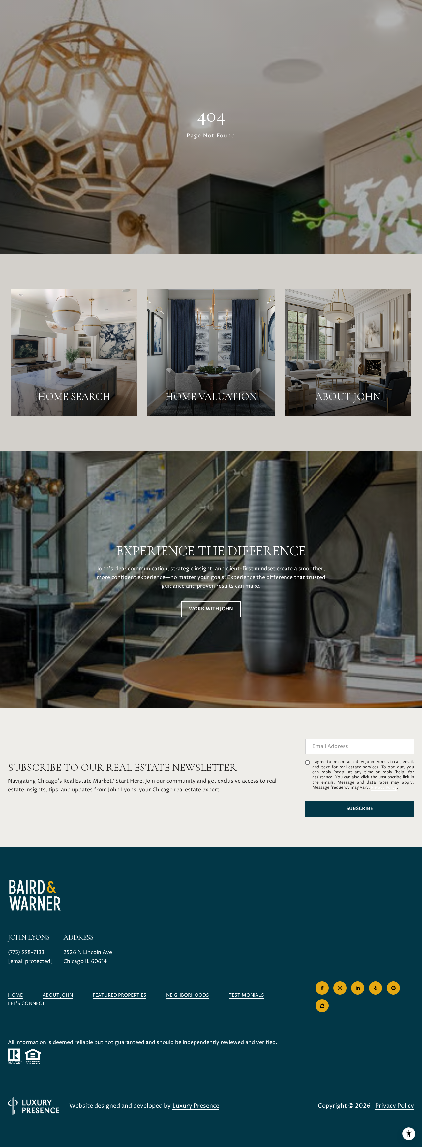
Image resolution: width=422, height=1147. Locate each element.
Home (15, 995)
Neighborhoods (187, 995)
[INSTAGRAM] (340, 988)
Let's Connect (26, 1004)
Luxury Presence (195, 1106)
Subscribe (360, 808)
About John (58, 995)
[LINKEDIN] (357, 988)
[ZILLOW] (322, 1005)
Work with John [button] (211, 609)
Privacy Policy (384, 787)
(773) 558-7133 (26, 952)
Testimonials (246, 995)
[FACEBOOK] (322, 988)
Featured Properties (119, 995)
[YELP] (375, 988)
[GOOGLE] (393, 988)
